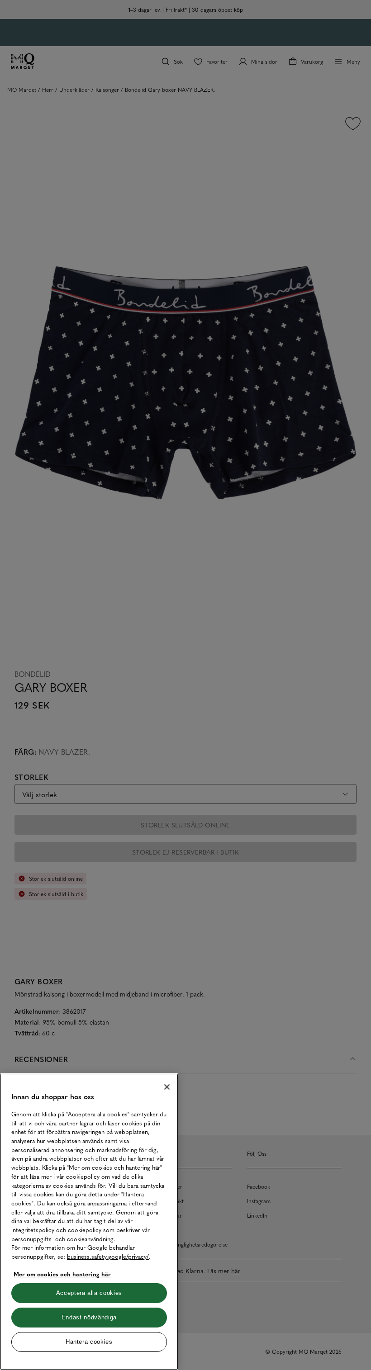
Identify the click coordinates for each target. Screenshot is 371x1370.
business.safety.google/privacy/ (108, 1256)
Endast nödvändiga (89, 1317)
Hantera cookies (89, 1341)
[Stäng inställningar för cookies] (167, 1087)
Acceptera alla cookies (89, 1293)
